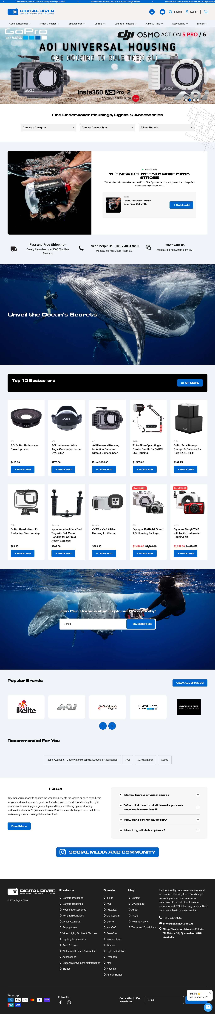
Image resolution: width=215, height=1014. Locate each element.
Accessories (178, 23)
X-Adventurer (114, 939)
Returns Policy (139, 921)
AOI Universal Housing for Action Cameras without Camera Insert (105, 449)
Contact (135, 898)
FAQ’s (134, 915)
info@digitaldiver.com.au (178, 923)
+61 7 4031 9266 (127, 246)
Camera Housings (18, 23)
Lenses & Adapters (124, 23)
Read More (19, 826)
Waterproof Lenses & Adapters (79, 951)
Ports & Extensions (73, 915)
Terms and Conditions (143, 927)
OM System (113, 915)
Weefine (111, 945)
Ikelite (126, 197)
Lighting (98, 23)
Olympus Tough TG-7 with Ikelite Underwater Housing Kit (187, 533)
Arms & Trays (153, 23)
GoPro (176, 441)
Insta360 (111, 927)
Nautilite (111, 968)
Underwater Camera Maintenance (81, 963)
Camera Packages (72, 898)
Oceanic (95, 525)
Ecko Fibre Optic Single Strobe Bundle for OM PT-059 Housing (148, 449)
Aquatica (111, 909)
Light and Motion (116, 951)
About (134, 909)
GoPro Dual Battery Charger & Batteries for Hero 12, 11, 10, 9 (187, 449)
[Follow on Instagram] (69, 1002)
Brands (201, 23)
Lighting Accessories (74, 939)
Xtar (109, 963)
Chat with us (175, 245)
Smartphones (75, 23)
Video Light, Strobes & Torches (79, 933)
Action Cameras (48, 23)
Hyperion (55, 525)
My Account (137, 904)
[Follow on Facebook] (60, 1002)
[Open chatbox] (208, 1007)
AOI (12, 441)
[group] (107, 65)
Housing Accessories (74, 909)
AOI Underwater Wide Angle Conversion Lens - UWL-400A (66, 449)
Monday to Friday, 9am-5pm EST (175, 250)
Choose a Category (34, 127)
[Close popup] (210, 993)
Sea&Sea (112, 933)
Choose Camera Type (95, 127)
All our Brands (149, 127)
